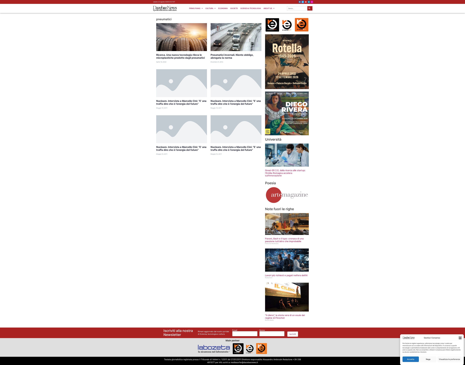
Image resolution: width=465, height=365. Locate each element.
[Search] (309, 8)
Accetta (410, 359)
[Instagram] (312, 2)
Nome (262, 330)
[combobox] (296, 8)
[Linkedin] (309, 2)
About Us (268, 8)
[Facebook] (299, 2)
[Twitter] (303, 2)
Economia (223, 8)
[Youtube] (306, 2)
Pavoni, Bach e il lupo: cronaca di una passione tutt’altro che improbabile (284, 240)
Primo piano (194, 8)
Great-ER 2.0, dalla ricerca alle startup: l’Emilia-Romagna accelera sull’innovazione (285, 173)
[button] (460, 338)
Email (234, 330)
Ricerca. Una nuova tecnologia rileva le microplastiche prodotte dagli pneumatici (180, 56)
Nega (428, 359)
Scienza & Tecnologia (250, 8)
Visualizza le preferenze (449, 359)
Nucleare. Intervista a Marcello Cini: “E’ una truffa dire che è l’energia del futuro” (181, 102)
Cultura (209, 8)
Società (234, 8)
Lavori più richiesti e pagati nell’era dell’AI (286, 275)
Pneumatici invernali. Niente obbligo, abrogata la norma (232, 56)
